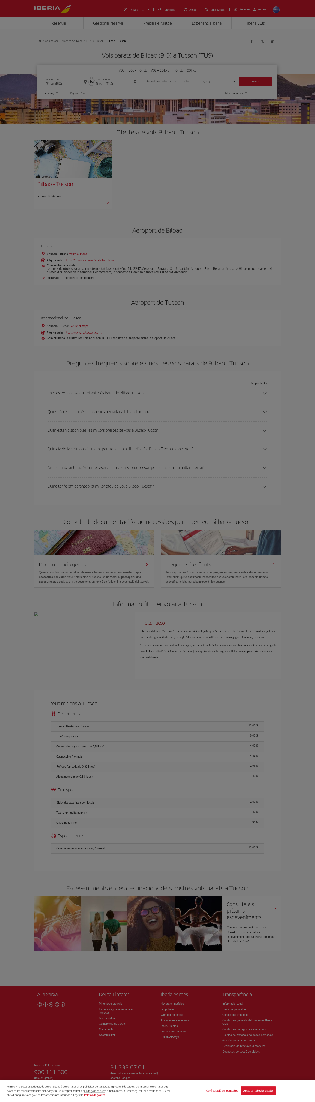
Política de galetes (94, 1095)
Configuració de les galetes (222, 1091)
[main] (157, 1091)
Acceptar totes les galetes (258, 1091)
